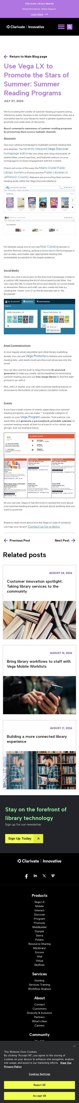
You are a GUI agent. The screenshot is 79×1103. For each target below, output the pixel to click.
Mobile (39, 906)
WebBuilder (39, 927)
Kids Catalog (49, 246)
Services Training (39, 984)
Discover (39, 914)
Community (39, 1034)
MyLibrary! (39, 948)
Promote (39, 923)
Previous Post (20, 540)
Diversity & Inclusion (39, 1013)
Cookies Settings (39, 1074)
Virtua (39, 960)
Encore (39, 952)
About (39, 998)
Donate (39, 931)
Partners (39, 1017)
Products (39, 895)
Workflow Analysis (39, 989)
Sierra (39, 935)
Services (39, 974)
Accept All (39, 1095)
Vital (39, 956)
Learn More (37, 14)
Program (39, 918)
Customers (40, 1008)
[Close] (74, 1046)
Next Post (62, 540)
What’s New (39, 1021)
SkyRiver (39, 965)
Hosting (39, 980)
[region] (39, 1072)
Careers (39, 1025)
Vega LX (39, 902)
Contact (39, 1004)
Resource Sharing (40, 944)
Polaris (39, 939)
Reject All (39, 1085)
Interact (39, 910)
